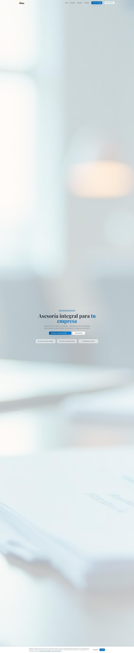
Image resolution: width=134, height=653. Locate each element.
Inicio (66, 2)
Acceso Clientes (110, 2)
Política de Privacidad (45, 651)
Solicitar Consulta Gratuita (59, 333)
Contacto (86, 2)
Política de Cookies (56, 651)
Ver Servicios (79, 333)
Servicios (72, 2)
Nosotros (79, 2)
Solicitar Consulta (96, 2)
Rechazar (95, 649)
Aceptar (102, 649)
